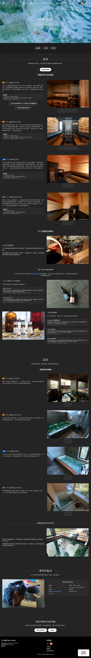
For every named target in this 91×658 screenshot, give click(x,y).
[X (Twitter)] (79, 3)
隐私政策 (49, 648)
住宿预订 (52, 630)
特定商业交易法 (50, 650)
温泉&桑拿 (38, 3)
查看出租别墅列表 (41, 630)
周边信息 (48, 3)
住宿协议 (49, 646)
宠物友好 (32, 3)
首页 (24, 3)
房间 (27, 3)
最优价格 (58, 3)
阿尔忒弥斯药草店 (35, 273)
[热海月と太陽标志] (6, 3)
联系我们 (3, 646)
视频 (53, 3)
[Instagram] (82, 3)
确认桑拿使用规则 (45, 69)
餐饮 (44, 3)
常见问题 (64, 3)
